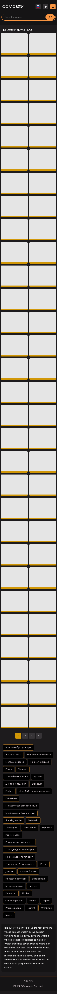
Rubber (26, 893)
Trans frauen (30, 827)
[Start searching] (50, 17)
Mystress (47, 827)
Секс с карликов (14, 900)
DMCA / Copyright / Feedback (28, 986)
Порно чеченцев (39, 762)
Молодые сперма (14, 762)
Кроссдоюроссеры (15, 878)
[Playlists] (45, 6)
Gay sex (28, 981)
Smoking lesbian (13, 820)
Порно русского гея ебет (19, 856)
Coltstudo (33, 820)
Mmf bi (8, 915)
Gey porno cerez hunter (39, 754)
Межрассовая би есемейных (21, 805)
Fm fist (33, 900)
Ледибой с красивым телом (34, 791)
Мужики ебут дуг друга (18, 747)
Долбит (9, 871)
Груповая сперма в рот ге (19, 842)
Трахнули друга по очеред (19, 849)
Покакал (22, 769)
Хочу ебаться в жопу (16, 776)
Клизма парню (13, 908)
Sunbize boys (38, 878)
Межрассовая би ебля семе (20, 813)
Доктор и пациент (15, 783)
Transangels (11, 827)
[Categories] (53, 6)
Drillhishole (11, 798)
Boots (8, 769)
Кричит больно (28, 871)
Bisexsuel (37, 783)
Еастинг (33, 886)
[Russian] (38, 6)
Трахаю (38, 776)
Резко (43, 864)
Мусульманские (14, 886)
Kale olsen (10, 893)
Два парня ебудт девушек (19, 864)
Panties (9, 791)
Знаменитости (13, 754)
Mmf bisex (46, 908)
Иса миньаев (12, 835)
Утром (46, 900)
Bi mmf (31, 908)
